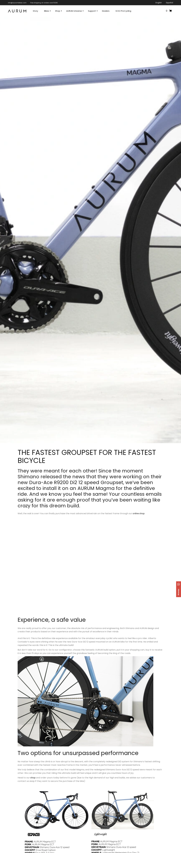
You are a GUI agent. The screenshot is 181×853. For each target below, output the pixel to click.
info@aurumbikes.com (17, 3)
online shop (139, 513)
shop (33, 777)
